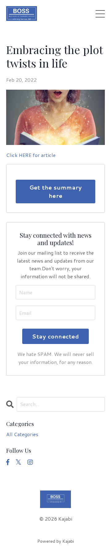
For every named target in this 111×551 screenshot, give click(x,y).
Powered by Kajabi (55, 541)
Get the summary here (55, 191)
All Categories (22, 434)
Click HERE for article (31, 154)
